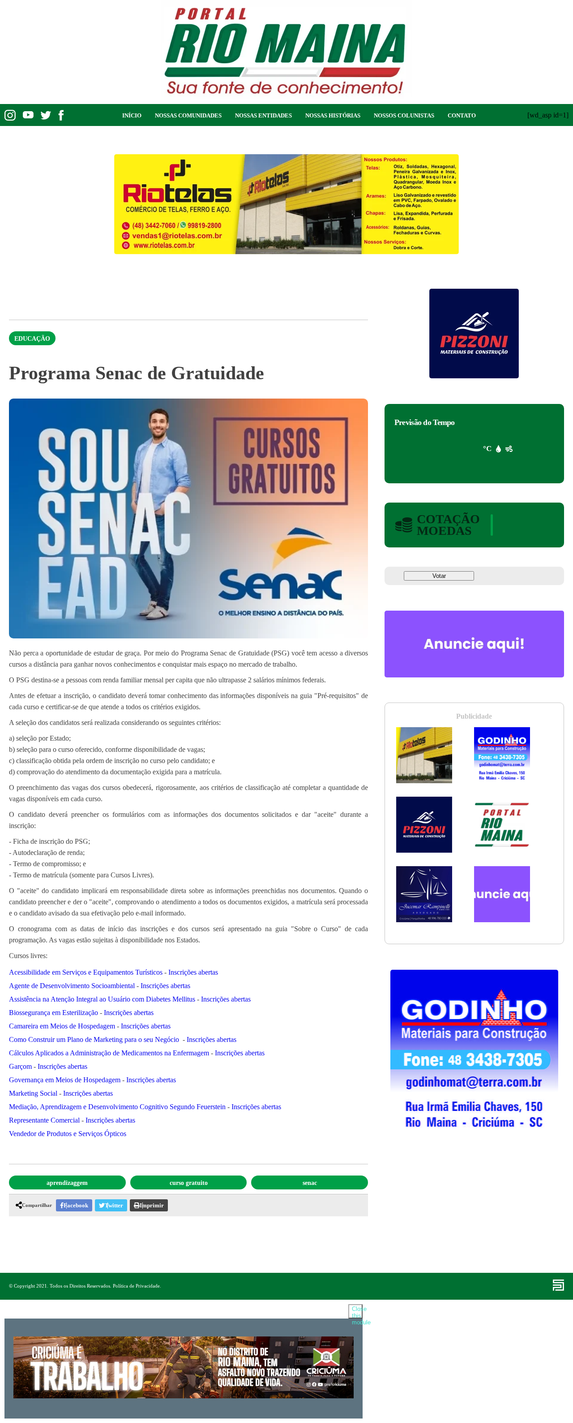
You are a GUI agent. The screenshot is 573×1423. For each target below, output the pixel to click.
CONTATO (462, 115)
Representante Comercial (44, 1120)
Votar (439, 576)
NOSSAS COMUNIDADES (188, 115)
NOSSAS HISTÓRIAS (332, 115)
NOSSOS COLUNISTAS (404, 115)
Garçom (20, 1066)
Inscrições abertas (193, 972)
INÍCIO (131, 115)
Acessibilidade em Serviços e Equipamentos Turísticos (85, 972)
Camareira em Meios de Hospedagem (62, 1026)
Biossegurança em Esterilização (53, 1012)
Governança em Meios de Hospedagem (64, 1080)
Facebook (76, 1205)
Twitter (114, 1205)
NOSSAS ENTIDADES (263, 115)
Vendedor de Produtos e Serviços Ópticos (67, 1133)
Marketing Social (33, 1093)
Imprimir (152, 1205)
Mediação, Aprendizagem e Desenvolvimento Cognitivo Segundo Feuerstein (117, 1107)
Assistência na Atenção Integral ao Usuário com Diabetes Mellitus (102, 999)
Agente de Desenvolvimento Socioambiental (72, 985)
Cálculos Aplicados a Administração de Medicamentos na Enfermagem (109, 1053)
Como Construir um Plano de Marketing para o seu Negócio (94, 1039)
